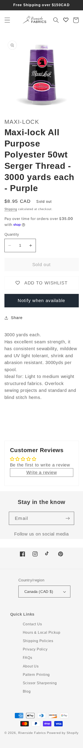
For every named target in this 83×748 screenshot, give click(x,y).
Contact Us (32, 624)
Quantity (11, 234)
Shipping (10, 209)
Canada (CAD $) (38, 592)
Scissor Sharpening (40, 683)
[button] (7, 20)
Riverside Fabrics (32, 733)
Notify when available (41, 300)
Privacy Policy (35, 649)
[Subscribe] (67, 518)
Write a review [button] (41, 472)
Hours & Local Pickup (41, 632)
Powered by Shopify (62, 733)
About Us (31, 666)
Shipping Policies (38, 641)
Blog (27, 691)
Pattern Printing (36, 675)
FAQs (27, 658)
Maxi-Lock (21, 121)
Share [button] (16, 318)
